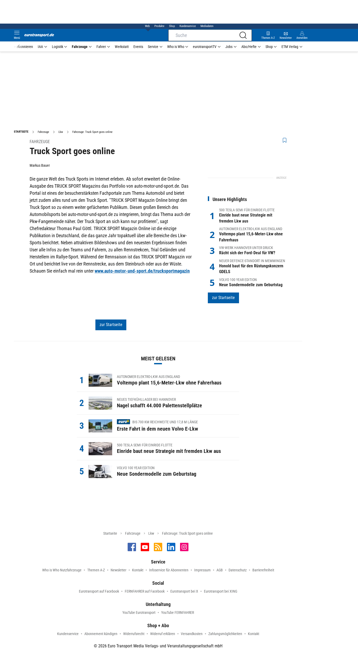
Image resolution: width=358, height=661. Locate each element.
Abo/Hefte (249, 47)
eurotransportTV (204, 47)
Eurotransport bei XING (220, 591)
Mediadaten (206, 26)
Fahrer (101, 47)
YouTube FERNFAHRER (177, 612)
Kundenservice (188, 26)
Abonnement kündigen (100, 634)
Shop (172, 26)
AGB (219, 570)
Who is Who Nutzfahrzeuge (62, 570)
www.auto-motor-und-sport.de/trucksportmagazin (142, 271)
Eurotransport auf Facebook (99, 591)
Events (138, 47)
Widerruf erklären (162, 634)
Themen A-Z (96, 570)
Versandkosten (192, 634)
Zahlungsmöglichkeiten (225, 634)
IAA (40, 47)
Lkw (151, 533)
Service (153, 47)
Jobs (228, 47)
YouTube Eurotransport (138, 612)
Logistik (57, 47)
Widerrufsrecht (133, 634)
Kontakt (137, 570)
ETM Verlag (289, 47)
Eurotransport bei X (184, 591)
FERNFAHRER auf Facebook (145, 591)
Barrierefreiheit (263, 570)
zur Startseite (111, 324)
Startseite (110, 533)
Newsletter (118, 570)
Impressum (202, 570)
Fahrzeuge (80, 47)
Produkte (159, 26)
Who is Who (175, 47)
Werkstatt (122, 47)
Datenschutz (238, 570)
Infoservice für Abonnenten (168, 570)
